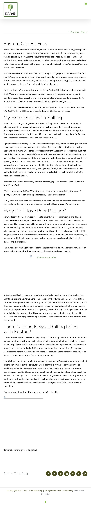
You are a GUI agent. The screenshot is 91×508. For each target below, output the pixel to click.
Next (83, 32)
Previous (75, 32)
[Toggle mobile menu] (86, 3)
